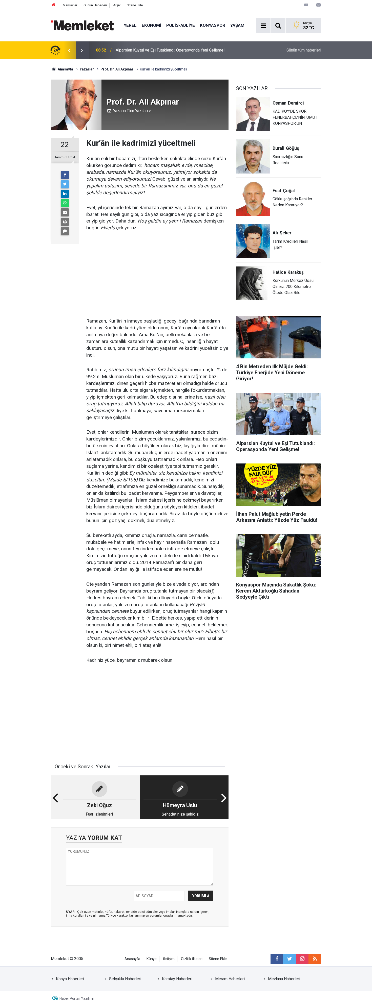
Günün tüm (303, 50)
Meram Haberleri (230, 978)
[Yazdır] (65, 222)
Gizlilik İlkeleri (191, 959)
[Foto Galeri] (318, 5)
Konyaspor (212, 25)
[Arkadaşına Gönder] (65, 212)
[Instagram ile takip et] (302, 959)
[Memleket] (82, 25)
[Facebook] (65, 175)
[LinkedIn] (65, 194)
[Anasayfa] (53, 5)
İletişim (169, 959)
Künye (152, 959)
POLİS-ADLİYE (180, 25)
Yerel (130, 25)
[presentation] (69, 50)
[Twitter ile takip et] (289, 959)
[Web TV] (306, 5)
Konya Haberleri (70, 978)
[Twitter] (65, 184)
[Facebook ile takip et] (277, 959)
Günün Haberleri (95, 5)
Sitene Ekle (135, 5)
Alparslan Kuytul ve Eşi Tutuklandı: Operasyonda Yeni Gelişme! (170, 50)
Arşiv (116, 5)
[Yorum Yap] (65, 231)
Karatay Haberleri (177, 978)
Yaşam (237, 25)
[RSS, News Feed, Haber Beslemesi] (314, 959)
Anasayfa (132, 959)
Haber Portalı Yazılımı (76, 998)
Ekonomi (151, 25)
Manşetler (70, 5)
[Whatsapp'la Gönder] (65, 203)
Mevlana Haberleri (284, 978)
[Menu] (263, 26)
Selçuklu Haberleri (125, 978)
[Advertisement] (157, 274)
